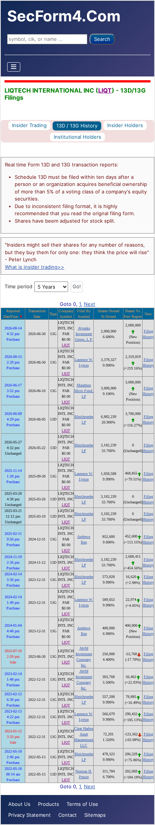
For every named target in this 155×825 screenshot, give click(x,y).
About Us (19, 804)
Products (48, 804)
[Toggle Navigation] (14, 67)
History (148, 337)
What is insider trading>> (34, 267)
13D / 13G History (76, 126)
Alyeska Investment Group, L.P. (84, 333)
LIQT (105, 90)
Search (102, 39)
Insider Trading (29, 125)
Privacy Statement (29, 815)
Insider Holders (125, 125)
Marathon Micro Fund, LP (83, 390)
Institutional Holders (77, 137)
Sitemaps (95, 815)
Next (89, 304)
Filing (148, 331)
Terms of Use (82, 804)
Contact (67, 815)
